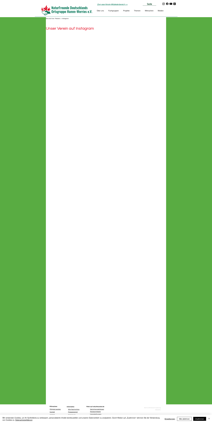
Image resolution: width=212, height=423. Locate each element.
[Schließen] (209, 419)
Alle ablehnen (184, 419)
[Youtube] (170, 3)
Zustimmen (199, 419)
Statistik (158, 410)
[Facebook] (167, 3)
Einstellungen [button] (170, 419)
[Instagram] (163, 3)
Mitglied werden (55, 409)
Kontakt (52, 412)
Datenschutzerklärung (23, 420)
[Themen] (174, 3)
